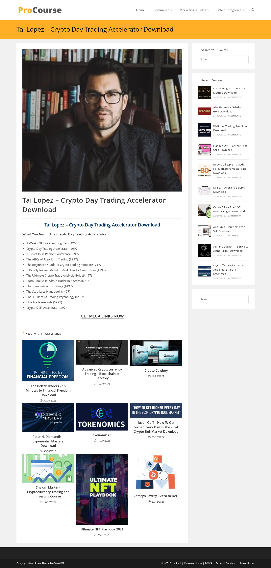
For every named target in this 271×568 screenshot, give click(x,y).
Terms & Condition (226, 563)
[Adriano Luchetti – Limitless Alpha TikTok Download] (204, 250)
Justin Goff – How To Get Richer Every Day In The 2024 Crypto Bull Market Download (156, 427)
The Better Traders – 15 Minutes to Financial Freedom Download (48, 390)
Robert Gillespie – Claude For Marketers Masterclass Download (229, 169)
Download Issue (193, 563)
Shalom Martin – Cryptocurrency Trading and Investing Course (48, 491)
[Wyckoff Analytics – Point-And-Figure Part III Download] (204, 271)
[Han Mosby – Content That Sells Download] (204, 149)
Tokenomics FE (102, 435)
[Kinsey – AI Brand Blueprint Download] (204, 191)
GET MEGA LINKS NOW (102, 316)
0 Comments (234, 97)
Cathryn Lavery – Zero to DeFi (156, 496)
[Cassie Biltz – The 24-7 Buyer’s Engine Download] (204, 211)
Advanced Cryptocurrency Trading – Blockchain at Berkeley (102, 373)
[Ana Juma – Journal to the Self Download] (204, 231)
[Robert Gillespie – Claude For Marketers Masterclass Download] (204, 170)
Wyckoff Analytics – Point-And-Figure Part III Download (229, 270)
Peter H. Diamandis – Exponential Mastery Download (48, 441)
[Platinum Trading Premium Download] (204, 130)
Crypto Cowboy (156, 370)
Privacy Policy (247, 563)
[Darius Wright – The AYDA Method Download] (204, 92)
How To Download (171, 563)
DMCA (208, 563)
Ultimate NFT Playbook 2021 (102, 529)
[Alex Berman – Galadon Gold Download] (204, 111)
